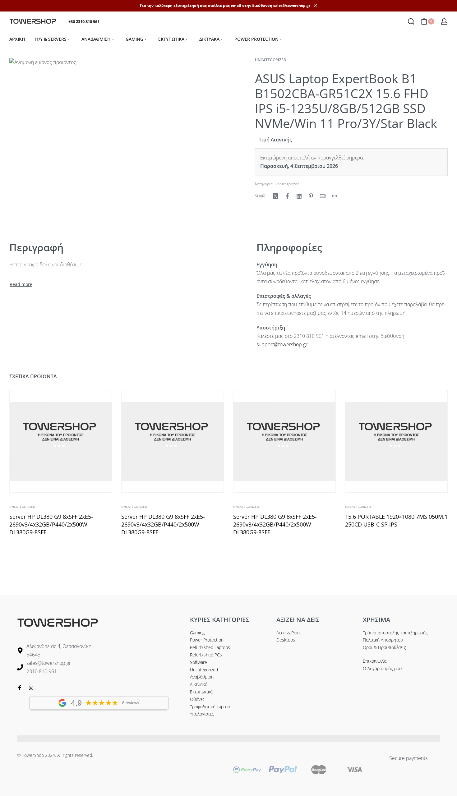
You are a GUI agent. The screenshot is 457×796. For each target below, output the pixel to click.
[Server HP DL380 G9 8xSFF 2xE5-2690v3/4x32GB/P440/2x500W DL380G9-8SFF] (60, 441)
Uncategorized (270, 59)
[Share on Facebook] (287, 196)
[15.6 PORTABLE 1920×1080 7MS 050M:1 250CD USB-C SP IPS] (396, 441)
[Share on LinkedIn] (299, 196)
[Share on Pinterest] (311, 196)
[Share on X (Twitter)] (275, 196)
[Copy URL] (334, 196)
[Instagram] (31, 687)
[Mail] (322, 196)
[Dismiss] (315, 5)
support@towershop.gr (281, 344)
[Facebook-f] (19, 687)
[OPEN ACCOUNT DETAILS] (444, 21)
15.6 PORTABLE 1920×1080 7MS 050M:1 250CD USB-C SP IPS (396, 520)
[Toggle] (21, 284)
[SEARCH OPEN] (411, 21)
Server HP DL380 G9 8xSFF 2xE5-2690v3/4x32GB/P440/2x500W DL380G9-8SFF (51, 524)
